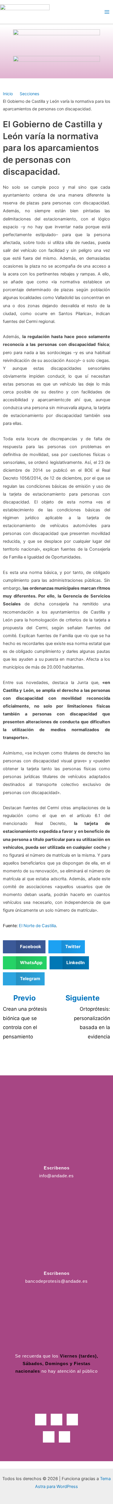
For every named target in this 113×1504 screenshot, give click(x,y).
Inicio (8, 93)
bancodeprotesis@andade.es (56, 1281)
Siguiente (83, 998)
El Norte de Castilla (37, 925)
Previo (24, 998)
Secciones (29, 93)
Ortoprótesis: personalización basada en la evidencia (92, 1023)
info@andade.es (56, 1175)
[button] (24, 946)
